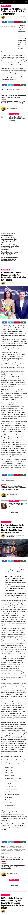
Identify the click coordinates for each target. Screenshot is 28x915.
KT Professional (15, 478)
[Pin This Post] (17, 22)
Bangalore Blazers (16, 846)
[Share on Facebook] (4, 22)
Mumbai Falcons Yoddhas (17, 847)
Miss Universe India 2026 (8, 480)
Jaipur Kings (5, 847)
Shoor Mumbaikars (17, 850)
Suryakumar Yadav (15, 852)
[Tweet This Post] (11, 22)
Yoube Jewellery (6, 91)
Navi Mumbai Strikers (7, 849)
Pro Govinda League (20, 849)
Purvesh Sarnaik (6, 850)
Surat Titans (5, 852)
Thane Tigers (5, 853)
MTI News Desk (10, 17)
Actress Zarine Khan (16, 89)
